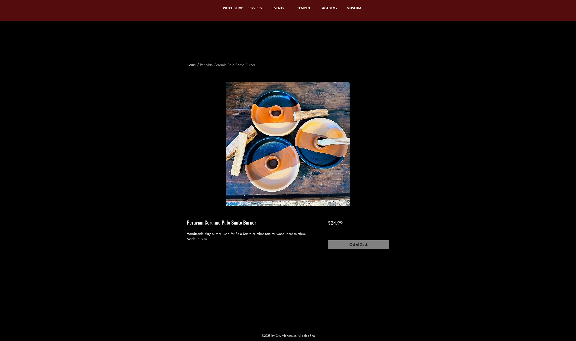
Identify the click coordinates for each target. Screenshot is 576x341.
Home (191, 65)
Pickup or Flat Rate (370, 231)
